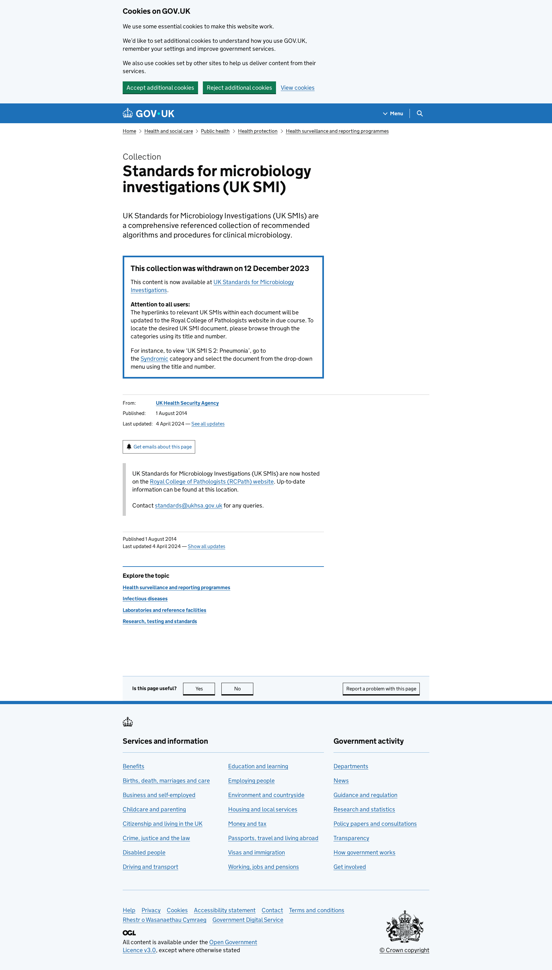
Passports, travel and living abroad (273, 838)
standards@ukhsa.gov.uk (188, 505)
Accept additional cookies (160, 87)
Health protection (258, 131)
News (341, 780)
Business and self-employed (159, 795)
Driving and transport (150, 866)
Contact (272, 910)
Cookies (177, 910)
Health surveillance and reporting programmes (337, 131)
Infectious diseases (145, 599)
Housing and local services (262, 809)
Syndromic (154, 358)
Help (129, 910)
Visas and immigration (256, 852)
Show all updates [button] (206, 546)
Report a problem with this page (381, 689)
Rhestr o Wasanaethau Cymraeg (164, 919)
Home (129, 131)
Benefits (133, 766)
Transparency (351, 838)
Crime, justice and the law (156, 838)
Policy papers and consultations (375, 823)
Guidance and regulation (365, 795)
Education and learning (258, 766)
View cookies (298, 88)
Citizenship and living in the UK (163, 823)
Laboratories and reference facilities (164, 610)
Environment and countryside (266, 795)
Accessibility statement (225, 910)
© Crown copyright (404, 950)
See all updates (208, 424)
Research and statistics (364, 809)
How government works (364, 852)
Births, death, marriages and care (166, 780)
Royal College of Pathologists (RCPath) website (212, 481)
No (243, 689)
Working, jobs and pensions (263, 866)
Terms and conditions (316, 910)
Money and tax (247, 823)
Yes (205, 689)
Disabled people (144, 852)
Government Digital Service (247, 919)
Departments (351, 766)
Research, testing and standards (160, 621)
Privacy (151, 910)
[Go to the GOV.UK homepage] (148, 113)
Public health (215, 131)
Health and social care (168, 131)
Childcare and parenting (154, 809)
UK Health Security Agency (187, 403)
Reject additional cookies (239, 87)
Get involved (350, 866)
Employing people (251, 780)
